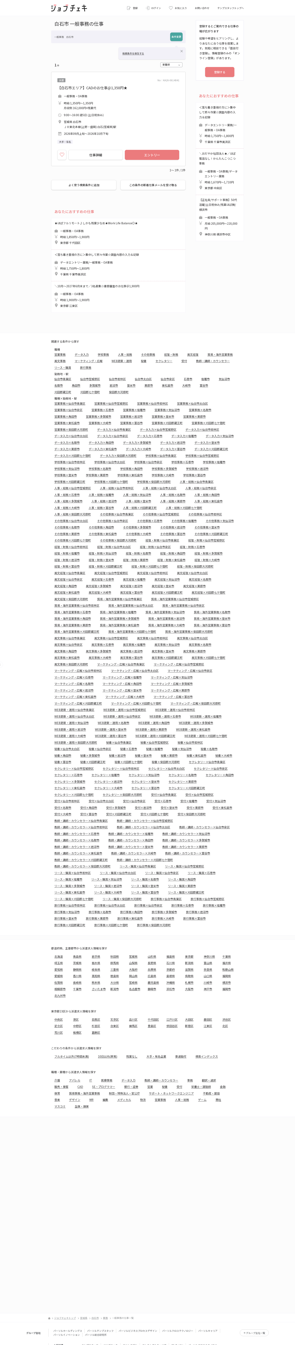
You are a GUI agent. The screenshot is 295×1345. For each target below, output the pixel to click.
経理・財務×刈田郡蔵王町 (105, 566)
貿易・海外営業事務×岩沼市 (166, 618)
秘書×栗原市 (169, 755)
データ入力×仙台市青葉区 (114, 429)
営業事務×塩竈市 (134, 410)
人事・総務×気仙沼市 (137, 495)
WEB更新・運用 (122, 361)
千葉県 (226, 956)
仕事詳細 (95, 154)
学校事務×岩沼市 (197, 469)
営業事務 (60, 354)
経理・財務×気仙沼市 (103, 553)
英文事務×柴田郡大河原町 (71, 664)
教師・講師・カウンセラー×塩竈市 (130, 834)
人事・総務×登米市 (138, 501)
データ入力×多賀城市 (137, 443)
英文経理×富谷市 (131, 592)
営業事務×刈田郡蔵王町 (167, 423)
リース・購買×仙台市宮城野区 (184, 866)
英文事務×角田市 (65, 651)
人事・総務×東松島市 (208, 501)
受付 (184, 361)
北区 (225, 1026)
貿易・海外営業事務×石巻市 (72, 612)
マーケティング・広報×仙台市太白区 (135, 671)
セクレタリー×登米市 (145, 782)
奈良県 (208, 969)
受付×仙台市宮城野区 (199, 795)
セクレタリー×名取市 (183, 775)
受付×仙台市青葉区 (163, 795)
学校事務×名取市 (100, 469)
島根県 (170, 976)
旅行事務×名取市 (100, 912)
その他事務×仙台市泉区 (112, 521)
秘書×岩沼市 (117, 755)
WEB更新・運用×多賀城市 (196, 723)
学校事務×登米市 (65, 475)
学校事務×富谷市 (194, 475)
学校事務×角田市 (131, 469)
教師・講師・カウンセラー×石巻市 (76, 834)
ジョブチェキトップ (65, 1318)
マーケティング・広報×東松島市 (75, 697)
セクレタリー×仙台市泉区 (211, 768)
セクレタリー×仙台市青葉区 (207, 762)
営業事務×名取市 (200, 410)
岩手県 (96, 956)
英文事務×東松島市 (67, 658)
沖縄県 (170, 983)
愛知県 (58, 969)
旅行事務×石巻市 (182, 905)
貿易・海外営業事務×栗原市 (72, 625)
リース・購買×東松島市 (69, 892)
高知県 (96, 976)
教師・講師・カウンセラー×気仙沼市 (186, 834)
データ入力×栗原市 (67, 449)
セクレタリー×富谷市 (145, 788)
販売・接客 (61, 1087)
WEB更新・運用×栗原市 (151, 729)
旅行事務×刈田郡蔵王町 (69, 925)
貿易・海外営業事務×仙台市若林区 (76, 605)
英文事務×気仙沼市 (167, 645)
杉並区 (96, 1026)
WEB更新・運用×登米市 (110, 729)
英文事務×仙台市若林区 (152, 638)
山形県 (152, 956)
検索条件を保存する (133, 53)
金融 (223, 1087)
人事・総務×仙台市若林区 (117, 488)
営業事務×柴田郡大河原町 (71, 429)
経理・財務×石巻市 (192, 547)
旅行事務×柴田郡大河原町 (154, 925)
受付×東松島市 (222, 808)
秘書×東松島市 (196, 755)
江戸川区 (172, 1019)
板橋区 (77, 1032)
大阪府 (133, 969)
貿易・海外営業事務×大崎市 (166, 625)
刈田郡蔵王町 (62, 392)
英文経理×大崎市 (100, 592)
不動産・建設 (211, 1093)
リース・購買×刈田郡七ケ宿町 (74, 899)
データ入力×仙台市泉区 (112, 436)
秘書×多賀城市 (90, 755)
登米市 (131, 385)
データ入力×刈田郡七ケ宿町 (72, 456)
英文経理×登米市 (163, 586)
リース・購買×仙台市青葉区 (138, 866)
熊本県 (96, 983)
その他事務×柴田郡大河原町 (118, 540)
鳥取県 (189, 976)
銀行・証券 (131, 1087)
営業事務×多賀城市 (98, 416)
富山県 (208, 963)
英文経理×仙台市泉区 (68, 579)
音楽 (57, 1100)
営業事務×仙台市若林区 (152, 403)
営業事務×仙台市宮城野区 (111, 403)
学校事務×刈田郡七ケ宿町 (111, 482)
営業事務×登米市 (163, 416)
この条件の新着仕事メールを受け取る (153, 185)
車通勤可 (180, 1056)
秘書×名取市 (209, 749)
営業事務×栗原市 (194, 416)
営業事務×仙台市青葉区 (69, 403)
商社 (218, 1100)
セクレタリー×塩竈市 (106, 775)
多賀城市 (95, 385)
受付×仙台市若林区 (67, 801)
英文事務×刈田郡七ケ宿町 (208, 658)
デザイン (74, 1100)
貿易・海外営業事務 (220, 354)
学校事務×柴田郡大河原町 (154, 482)
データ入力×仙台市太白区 (71, 436)
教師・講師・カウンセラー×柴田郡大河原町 (82, 866)
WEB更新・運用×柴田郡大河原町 (75, 742)
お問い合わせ (202, 8)
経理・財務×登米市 (101, 560)
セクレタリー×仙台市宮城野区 (74, 768)
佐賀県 (58, 983)
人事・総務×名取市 (172, 495)
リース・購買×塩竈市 (68, 879)
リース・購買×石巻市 (202, 873)
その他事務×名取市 (67, 527)
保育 (57, 1093)
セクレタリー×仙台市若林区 (121, 768)
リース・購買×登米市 (145, 886)
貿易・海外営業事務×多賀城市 (119, 618)
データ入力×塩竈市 (184, 436)
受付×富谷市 (88, 814)
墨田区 (208, 1019)
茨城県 (77, 963)
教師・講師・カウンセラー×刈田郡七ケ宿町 (145, 860)
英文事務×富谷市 (131, 658)
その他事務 (148, 354)
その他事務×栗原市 (67, 534)
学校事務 (103, 354)
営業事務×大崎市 (100, 423)
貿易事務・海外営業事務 (84, 1093)
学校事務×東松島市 (130, 475)
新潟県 (189, 963)
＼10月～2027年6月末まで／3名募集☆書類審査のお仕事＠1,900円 (97, 296)
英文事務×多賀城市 (98, 651)
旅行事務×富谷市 (194, 918)
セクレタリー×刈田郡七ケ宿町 (74, 795)
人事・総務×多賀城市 (68, 501)
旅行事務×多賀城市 (164, 912)
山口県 (208, 976)
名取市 (58, 385)
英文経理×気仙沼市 (167, 579)
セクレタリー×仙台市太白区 (166, 768)
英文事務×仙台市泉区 (68, 645)
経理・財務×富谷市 (67, 566)
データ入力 (82, 354)
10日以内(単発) (107, 1056)
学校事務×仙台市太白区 (109, 462)
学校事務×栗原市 (97, 475)
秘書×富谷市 (62, 762)
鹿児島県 (153, 983)
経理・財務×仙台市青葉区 (162, 540)
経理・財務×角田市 (172, 553)
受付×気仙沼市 (216, 801)
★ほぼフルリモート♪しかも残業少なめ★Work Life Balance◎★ (96, 233)
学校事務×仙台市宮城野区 (202, 456)
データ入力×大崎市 (138, 449)
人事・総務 (125, 354)
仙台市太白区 (143, 379)
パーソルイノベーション (66, 1334)
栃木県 (96, 963)
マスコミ (60, 1106)
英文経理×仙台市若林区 (152, 573)
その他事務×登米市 (207, 527)
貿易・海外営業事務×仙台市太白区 (130, 605)
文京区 (114, 1019)
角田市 (76, 385)
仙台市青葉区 (62, 379)
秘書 (143, 361)
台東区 (114, 1026)
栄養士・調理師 (201, 1087)
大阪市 (189, 989)
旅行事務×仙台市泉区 (148, 905)
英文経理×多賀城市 (98, 586)
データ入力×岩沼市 (172, 443)
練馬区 (133, 1026)
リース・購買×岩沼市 (108, 886)
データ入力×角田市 (101, 443)
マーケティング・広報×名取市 (74, 684)
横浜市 (226, 983)
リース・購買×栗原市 (182, 886)
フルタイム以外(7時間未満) (71, 1056)
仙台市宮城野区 (90, 379)
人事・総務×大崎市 (67, 508)
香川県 (77, 976)
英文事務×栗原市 (194, 651)
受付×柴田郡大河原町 (192, 814)
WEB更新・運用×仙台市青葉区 (74, 710)
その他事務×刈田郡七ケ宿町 (72, 540)
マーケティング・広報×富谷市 (173, 697)
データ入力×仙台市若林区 (202, 429)
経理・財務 (171, 354)
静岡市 (152, 989)
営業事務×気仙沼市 (167, 410)
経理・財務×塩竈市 (67, 553)
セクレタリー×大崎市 (108, 788)
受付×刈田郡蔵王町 (118, 814)
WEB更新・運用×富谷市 (110, 736)
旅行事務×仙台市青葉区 (166, 899)
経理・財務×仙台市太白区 (114, 547)
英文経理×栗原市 (194, 586)
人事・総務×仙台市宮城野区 (72, 488)
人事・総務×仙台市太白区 (159, 488)
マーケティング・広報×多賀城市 (172, 684)
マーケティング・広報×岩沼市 (74, 690)
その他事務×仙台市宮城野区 (161, 514)
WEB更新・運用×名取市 (113, 723)
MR (91, 1100)
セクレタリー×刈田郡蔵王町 (187, 788)
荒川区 (58, 1032)
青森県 (77, 956)
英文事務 (60, 361)
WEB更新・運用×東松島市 (193, 729)
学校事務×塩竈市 (214, 462)
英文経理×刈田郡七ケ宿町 (208, 592)
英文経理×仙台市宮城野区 (111, 573)
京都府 (170, 969)
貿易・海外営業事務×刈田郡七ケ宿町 (132, 631)
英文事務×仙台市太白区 (192, 638)
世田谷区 (172, 1026)
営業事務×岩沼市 (131, 416)
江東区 (208, 1026)
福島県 (170, 956)
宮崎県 (133, 983)
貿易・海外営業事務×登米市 (212, 618)
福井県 (226, 963)
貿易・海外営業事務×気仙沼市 (165, 612)
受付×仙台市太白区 (101, 801)
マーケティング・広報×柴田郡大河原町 (195, 703)
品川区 (133, 1019)
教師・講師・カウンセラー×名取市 (76, 840)
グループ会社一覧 (255, 1333)
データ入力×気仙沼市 (220, 436)
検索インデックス (206, 1056)
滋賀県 (189, 969)
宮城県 (133, 956)
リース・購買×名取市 (145, 879)
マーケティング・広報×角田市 (122, 684)
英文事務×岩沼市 (131, 651)
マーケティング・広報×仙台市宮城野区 (179, 664)
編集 (105, 1100)
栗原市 (148, 385)
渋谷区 (226, 1019)
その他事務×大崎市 (138, 534)
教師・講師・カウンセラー (213, 361)
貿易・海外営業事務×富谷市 (212, 625)
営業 (150, 1087)
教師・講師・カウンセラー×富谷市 (187, 853)
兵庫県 (152, 969)
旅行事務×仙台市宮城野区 (207, 899)
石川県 (170, 963)
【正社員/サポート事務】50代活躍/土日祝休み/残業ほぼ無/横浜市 (218, 217)
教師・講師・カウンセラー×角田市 (130, 840)
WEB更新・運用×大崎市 (70, 736)
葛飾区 (96, 1032)
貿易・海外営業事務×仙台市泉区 (183, 605)
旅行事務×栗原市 (97, 918)
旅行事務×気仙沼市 (67, 912)
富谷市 (204, 385)
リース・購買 (62, 367)
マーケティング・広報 (89, 361)
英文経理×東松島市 (67, 592)
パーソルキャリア (208, 1330)
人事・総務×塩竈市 (101, 495)
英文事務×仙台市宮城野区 (111, 638)
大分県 (114, 983)
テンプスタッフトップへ (230, 8)
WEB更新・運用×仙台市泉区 (121, 716)
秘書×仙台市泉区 (100, 749)
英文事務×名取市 (200, 645)
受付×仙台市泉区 (134, 801)
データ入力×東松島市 (103, 449)
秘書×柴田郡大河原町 (166, 762)
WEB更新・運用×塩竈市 (206, 716)
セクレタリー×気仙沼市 (144, 775)
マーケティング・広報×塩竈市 (122, 677)
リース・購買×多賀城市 (69, 886)
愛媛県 (58, 976)
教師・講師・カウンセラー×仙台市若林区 (81, 827)
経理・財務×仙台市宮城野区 (206, 540)
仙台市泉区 (168, 379)
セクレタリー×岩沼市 (108, 782)
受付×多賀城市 (116, 808)
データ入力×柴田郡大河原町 (118, 456)
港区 (76, 1019)
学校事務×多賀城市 (164, 469)
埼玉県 (58, 963)
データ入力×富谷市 (172, 449)
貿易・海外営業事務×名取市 (212, 612)
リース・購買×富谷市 (145, 892)
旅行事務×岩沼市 (197, 912)
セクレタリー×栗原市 (183, 782)
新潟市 (114, 989)
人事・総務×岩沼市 (104, 501)
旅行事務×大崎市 (163, 918)
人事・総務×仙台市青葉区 (197, 482)
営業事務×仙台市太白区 (192, 403)
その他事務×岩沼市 (172, 527)
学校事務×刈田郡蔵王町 (69, 482)
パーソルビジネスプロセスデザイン (138, 1330)
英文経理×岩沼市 (131, 586)
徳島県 (114, 976)
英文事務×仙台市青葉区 (69, 638)
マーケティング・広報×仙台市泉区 (190, 671)
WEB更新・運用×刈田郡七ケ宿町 (205, 736)
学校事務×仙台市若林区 (69, 462)
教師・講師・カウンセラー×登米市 (130, 847)
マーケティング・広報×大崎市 (124, 697)
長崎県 (77, 983)
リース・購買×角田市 (182, 879)
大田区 (189, 1019)
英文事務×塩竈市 (134, 645)
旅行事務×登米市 (65, 918)
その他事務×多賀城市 (137, 527)
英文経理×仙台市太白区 (192, 573)
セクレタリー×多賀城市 (69, 782)
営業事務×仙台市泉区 (68, 410)
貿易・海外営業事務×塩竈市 (118, 612)
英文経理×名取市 (200, 579)
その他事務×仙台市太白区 (71, 521)
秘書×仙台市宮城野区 (154, 742)
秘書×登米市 (143, 755)
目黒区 (96, 1019)
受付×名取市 (62, 808)
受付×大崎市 (62, 814)
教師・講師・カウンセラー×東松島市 (78, 853)
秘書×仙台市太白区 (67, 749)
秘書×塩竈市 (154, 749)
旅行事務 (85, 367)
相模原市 (60, 989)
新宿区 (189, 1026)
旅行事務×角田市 (131, 912)
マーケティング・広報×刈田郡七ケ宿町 (136, 703)
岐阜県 (96, 969)
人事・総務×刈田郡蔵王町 (140, 508)
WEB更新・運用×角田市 (154, 723)
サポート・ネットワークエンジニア (171, 1093)
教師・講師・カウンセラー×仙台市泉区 (204, 827)
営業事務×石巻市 (103, 410)
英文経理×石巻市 (103, 579)
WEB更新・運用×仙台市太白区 (74, 716)
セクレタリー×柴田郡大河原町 (122, 795)
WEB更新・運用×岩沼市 (70, 729)
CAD (80, 1087)
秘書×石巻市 (128, 749)
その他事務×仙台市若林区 (205, 514)
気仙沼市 (224, 379)
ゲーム (202, 1100)
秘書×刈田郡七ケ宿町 (129, 762)
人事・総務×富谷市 (101, 508)
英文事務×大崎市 (100, 658)
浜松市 (170, 989)
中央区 (58, 1019)
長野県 (152, 963)
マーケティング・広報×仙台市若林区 (78, 671)
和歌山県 (228, 969)
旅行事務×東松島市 (130, 918)
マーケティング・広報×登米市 (122, 690)
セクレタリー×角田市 (220, 775)
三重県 (114, 969)
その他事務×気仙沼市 (220, 521)
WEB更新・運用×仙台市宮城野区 (124, 710)
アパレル (74, 1080)
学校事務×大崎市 (163, 475)
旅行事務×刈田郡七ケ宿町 (111, 925)
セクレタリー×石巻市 (68, 775)
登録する (219, 72)
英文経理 (192, 354)
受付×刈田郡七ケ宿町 (154, 814)
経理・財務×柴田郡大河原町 (195, 566)
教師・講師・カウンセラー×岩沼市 (76, 847)
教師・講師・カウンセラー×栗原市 (184, 847)
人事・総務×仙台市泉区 (200, 488)
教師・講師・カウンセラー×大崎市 (133, 853)
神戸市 (208, 989)
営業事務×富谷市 (131, 423)
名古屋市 (134, 989)
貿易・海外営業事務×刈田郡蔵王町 (76, 631)
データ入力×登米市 (207, 443)
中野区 (77, 1026)
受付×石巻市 (163, 801)
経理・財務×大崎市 (207, 560)
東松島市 (167, 385)
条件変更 (176, 36)
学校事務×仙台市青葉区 (160, 456)
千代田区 (153, 1019)
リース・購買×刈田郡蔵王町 (186, 892)
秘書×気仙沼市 (182, 749)
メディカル (124, 1100)
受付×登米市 (169, 808)
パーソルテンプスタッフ (100, 1330)
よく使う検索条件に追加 (83, 185)
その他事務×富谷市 (172, 534)
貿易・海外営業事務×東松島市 (119, 625)
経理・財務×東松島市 (171, 560)
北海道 (58, 956)
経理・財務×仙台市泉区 (155, 547)
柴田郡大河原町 (119, 392)
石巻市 (188, 379)
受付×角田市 (88, 808)
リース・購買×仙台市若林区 (72, 873)
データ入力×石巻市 (149, 436)
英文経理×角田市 (65, 586)
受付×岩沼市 (143, 808)
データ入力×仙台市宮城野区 (158, 429)
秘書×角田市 (62, 755)
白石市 (95, 1318)
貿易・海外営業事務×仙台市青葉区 (119, 599)
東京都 (189, 956)
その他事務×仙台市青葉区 (117, 514)
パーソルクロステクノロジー (177, 1330)
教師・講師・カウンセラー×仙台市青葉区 (81, 821)
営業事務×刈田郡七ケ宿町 (208, 423)
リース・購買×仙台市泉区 (162, 873)
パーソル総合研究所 (96, 1334)
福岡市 (226, 989)
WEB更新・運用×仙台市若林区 (175, 710)
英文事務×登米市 (163, 651)
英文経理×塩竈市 (134, 579)
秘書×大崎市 (223, 755)
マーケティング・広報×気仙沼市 (172, 677)
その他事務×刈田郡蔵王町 (211, 534)
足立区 (58, 1026)
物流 (143, 1100)
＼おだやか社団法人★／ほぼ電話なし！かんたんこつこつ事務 (218, 170)
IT (90, 1080)
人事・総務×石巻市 (67, 495)
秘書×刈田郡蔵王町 (93, 762)
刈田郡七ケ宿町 (90, 392)
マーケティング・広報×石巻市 (74, 677)
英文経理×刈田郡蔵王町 (167, 592)
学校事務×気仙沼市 (67, 469)
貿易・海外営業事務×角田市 (72, 618)
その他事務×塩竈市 (184, 521)
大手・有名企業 (156, 1056)
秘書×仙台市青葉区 (118, 742)
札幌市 (189, 983)
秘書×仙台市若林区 (190, 742)
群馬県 (114, 963)
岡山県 (133, 976)
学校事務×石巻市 (182, 462)
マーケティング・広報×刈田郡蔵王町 (78, 703)
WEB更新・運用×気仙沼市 (71, 723)
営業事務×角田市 (65, 416)
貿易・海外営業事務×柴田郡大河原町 (189, 631)
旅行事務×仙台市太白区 (109, 905)
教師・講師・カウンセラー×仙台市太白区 (143, 827)
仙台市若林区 (117, 379)
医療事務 (106, 1080)
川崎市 (208, 983)
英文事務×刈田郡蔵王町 (167, 658)
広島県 (152, 976)
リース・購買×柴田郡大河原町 (122, 899)
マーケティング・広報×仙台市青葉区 (121, 664)
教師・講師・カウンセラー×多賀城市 (186, 840)
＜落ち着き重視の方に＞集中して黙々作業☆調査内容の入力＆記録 (97, 264)
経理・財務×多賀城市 (208, 553)
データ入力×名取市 (67, 443)
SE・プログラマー (103, 1087)
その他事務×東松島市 (103, 534)
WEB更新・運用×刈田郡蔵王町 (155, 736)
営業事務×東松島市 (67, 423)
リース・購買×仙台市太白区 (118, 873)
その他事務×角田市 (101, 527)
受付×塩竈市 (188, 801)
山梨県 (133, 963)
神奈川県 (209, 956)
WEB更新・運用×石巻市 (165, 716)
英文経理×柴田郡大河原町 (71, 599)
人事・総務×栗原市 (172, 501)
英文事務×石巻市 (103, 645)
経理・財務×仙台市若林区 (71, 547)
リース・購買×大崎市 (108, 892)
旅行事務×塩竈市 (214, 905)
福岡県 (226, 976)
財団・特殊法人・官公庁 (124, 1093)
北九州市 (60, 996)
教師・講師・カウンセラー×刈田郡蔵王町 (81, 860)
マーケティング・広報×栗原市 (170, 690)
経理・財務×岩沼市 (67, 560)
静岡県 (77, 969)
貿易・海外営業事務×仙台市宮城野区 (175, 599)
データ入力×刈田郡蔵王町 (211, 449)
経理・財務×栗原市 (135, 560)
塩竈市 (205, 379)
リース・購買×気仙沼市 (106, 879)
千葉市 (77, 989)
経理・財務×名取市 (138, 553)
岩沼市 (114, 385)
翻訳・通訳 (209, 1080)
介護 (57, 1080)
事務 (190, 1080)
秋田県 (114, 956)
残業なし (131, 1056)
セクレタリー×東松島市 (69, 788)
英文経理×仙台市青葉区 (69, 573)
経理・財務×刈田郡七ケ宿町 (149, 566)
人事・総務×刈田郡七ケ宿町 (184, 508)
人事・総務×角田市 (207, 495)
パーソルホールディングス (67, 1330)
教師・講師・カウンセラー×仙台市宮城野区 (145, 821)
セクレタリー (164, 361)
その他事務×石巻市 (149, 521)
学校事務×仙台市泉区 (148, 462)
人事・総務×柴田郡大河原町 (72, 514)
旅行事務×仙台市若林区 (69, 905)
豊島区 (152, 1026)
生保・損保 (82, 1106)
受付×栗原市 (195, 808)
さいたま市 (99, 989)
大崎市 (186, 385)
